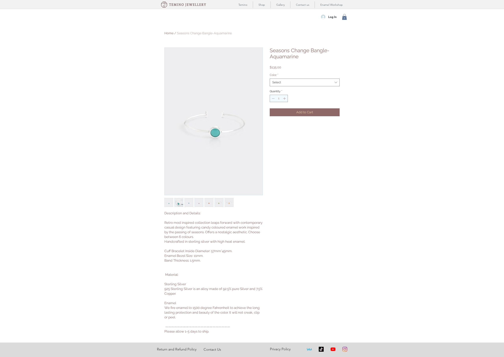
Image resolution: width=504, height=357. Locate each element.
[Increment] (284, 98)
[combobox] (305, 82)
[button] (344, 17)
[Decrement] (272, 98)
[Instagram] (344, 349)
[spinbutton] (278, 98)
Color (274, 74)
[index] (309, 349)
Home (168, 33)
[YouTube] (333, 349)
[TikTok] (321, 349)
